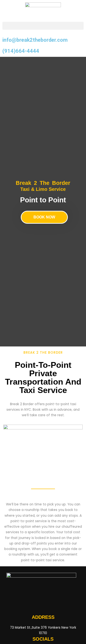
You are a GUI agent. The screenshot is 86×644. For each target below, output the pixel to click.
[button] (43, 26)
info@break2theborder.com (35, 40)
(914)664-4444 (20, 51)
